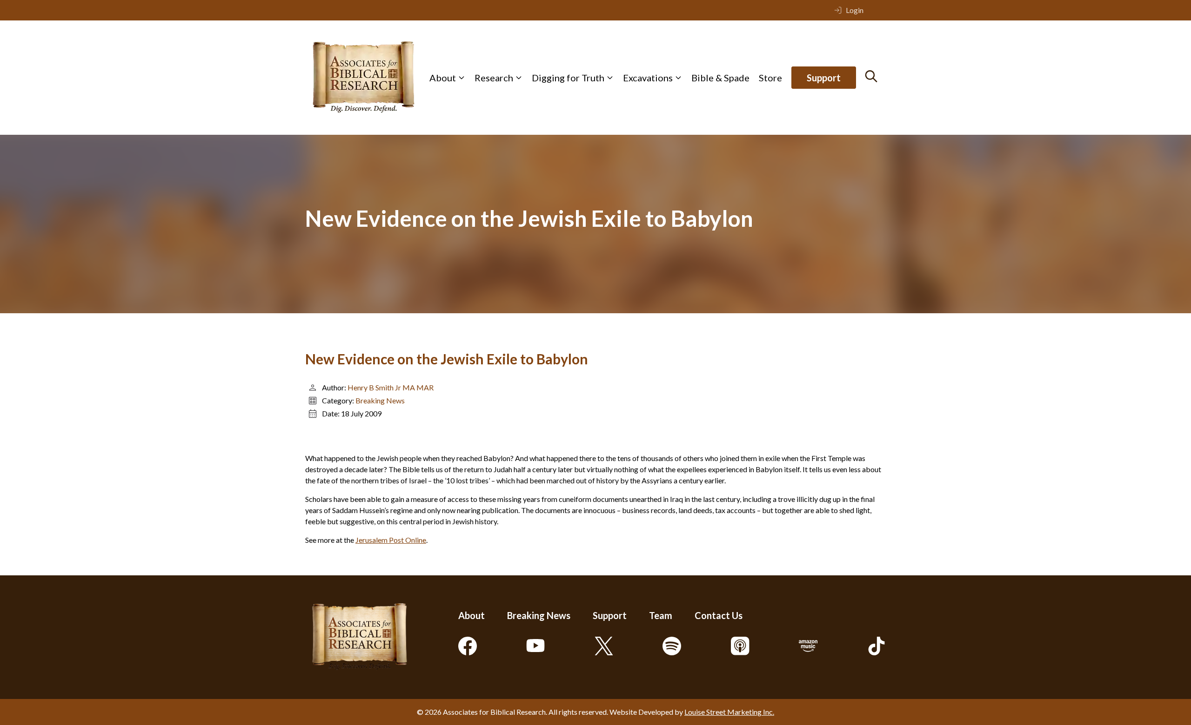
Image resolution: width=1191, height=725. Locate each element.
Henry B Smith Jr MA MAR (391, 387)
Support (824, 77)
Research (494, 77)
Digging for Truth (568, 77)
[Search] (871, 76)
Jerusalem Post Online (390, 539)
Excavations (648, 77)
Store (770, 77)
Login (854, 10)
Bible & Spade (720, 77)
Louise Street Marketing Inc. (729, 711)
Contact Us (719, 615)
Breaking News (380, 400)
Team (660, 615)
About (442, 77)
